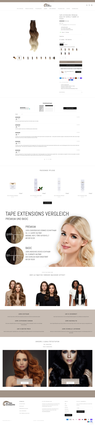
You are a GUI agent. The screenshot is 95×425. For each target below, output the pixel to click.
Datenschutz (66, 409)
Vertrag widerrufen (68, 415)
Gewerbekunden (75, 8)
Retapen (68, 8)
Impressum (66, 407)
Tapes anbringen (52, 8)
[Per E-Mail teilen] (67, 82)
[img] (17, 117)
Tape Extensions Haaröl (82, 195)
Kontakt (66, 412)
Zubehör (45, 8)
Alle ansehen (47, 202)
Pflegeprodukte (38, 8)
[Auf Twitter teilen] (64, 82)
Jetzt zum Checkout (70, 65)
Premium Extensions (29, 8)
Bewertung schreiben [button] (70, 108)
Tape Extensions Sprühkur (59, 195)
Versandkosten (65, 24)
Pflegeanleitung (61, 8)
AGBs (65, 403)
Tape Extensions (20, 8)
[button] (15, 58)
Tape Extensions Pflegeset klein (69, 71)
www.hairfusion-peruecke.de (46, 411)
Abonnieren (80, 411)
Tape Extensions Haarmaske (12, 195)
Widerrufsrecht (67, 411)
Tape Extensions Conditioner (36, 195)
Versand (66, 405)
